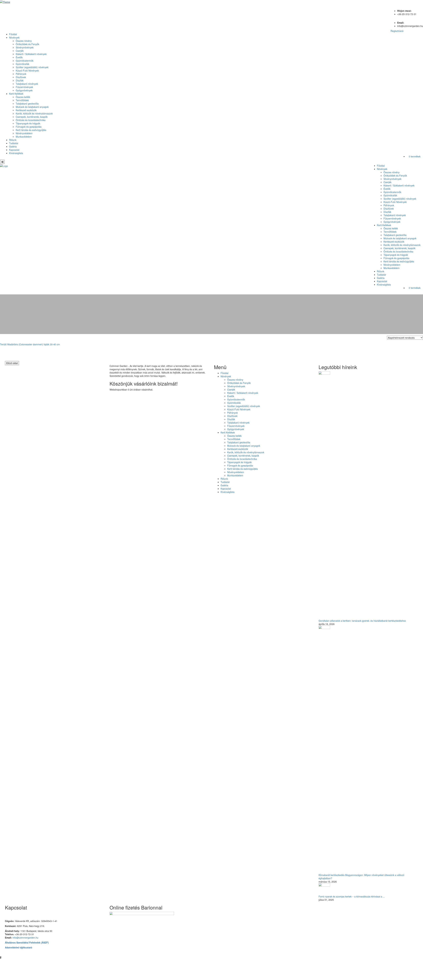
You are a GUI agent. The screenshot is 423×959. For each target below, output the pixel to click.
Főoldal (13, 34)
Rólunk (12, 140)
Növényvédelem (24, 133)
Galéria (13, 146)
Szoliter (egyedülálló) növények (32, 67)
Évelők (19, 57)
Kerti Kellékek (16, 93)
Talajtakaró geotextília (27, 103)
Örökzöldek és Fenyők (27, 44)
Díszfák (19, 80)
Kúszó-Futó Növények (27, 70)
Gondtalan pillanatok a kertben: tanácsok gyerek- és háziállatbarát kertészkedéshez (362, 620)
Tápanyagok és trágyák (28, 123)
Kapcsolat (14, 149)
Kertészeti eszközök (26, 110)
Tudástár (13, 143)
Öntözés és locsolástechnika (30, 120)
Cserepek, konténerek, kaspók (32, 116)
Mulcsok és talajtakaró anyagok (32, 106)
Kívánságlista (16, 153)
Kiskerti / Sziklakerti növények (31, 54)
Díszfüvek (21, 77)
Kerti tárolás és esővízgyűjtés (31, 130)
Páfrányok (21, 73)
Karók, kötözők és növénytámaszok (34, 113)
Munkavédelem (24, 136)
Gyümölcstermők (24, 60)
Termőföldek (22, 100)
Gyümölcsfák (22, 64)
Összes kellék (23, 97)
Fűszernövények (24, 87)
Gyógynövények (24, 90)
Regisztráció (397, 31)
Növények (14, 37)
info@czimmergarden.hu (25, 937)
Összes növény (24, 40)
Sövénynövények (25, 47)
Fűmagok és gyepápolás (28, 126)
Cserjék (20, 50)
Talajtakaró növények (27, 83)
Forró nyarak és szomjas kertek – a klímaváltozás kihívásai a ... (352, 896)
